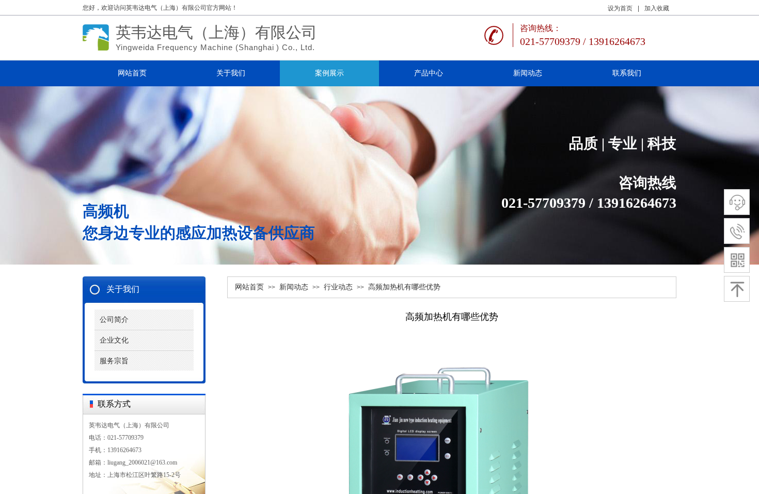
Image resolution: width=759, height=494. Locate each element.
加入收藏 (656, 8)
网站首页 (249, 287)
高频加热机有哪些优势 (404, 287)
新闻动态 (293, 287)
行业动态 (338, 287)
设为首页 (620, 8)
